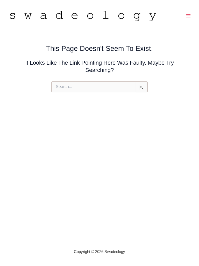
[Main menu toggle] (188, 16)
